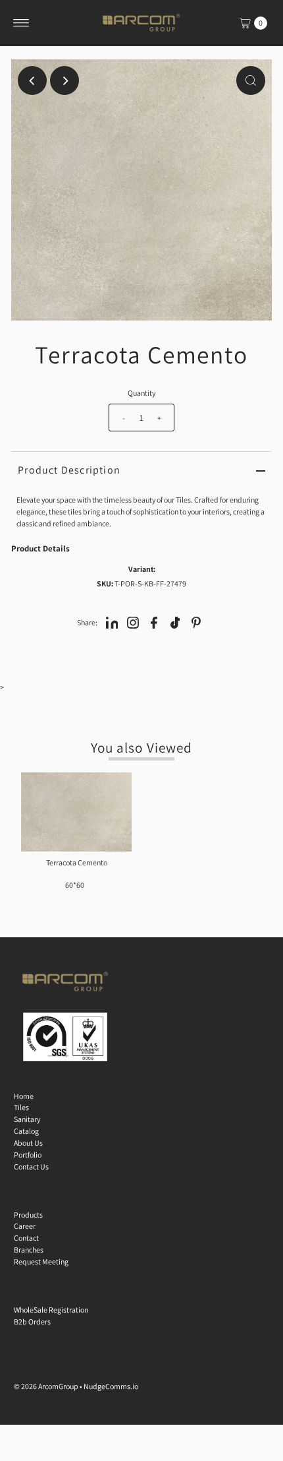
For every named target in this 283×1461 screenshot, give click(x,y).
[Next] (64, 80)
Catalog (26, 1131)
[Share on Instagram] (133, 622)
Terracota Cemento (76, 862)
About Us (28, 1143)
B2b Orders (32, 1321)
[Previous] (32, 80)
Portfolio (27, 1155)
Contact (26, 1238)
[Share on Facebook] (154, 622)
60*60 (74, 885)
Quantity (141, 393)
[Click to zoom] (250, 80)
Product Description (69, 470)
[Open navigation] (21, 23)
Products (28, 1215)
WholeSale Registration (51, 1310)
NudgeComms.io (111, 1386)
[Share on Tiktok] (175, 622)
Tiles (21, 1107)
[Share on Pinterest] (196, 622)
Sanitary (27, 1119)
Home (24, 1096)
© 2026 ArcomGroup (46, 1386)
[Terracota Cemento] (76, 812)
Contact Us (31, 1166)
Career (25, 1226)
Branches (28, 1250)
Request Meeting (41, 1261)
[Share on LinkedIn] (112, 622)
